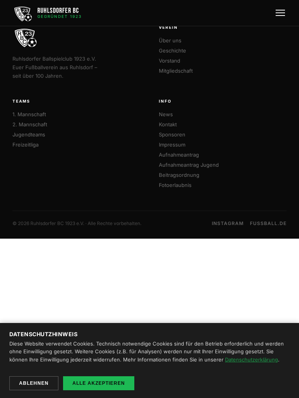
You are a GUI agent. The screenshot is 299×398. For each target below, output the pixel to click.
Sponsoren (172, 134)
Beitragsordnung (179, 175)
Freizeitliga (25, 144)
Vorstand (169, 61)
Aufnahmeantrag (179, 155)
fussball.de (268, 223)
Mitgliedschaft (176, 71)
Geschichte (172, 50)
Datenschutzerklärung (251, 359)
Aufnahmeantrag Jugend (189, 165)
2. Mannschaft (29, 124)
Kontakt (168, 124)
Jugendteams (28, 134)
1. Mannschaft (29, 114)
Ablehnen (34, 383)
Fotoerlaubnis (175, 185)
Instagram (228, 223)
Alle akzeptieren (98, 383)
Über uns (170, 40)
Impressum (172, 144)
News (166, 114)
